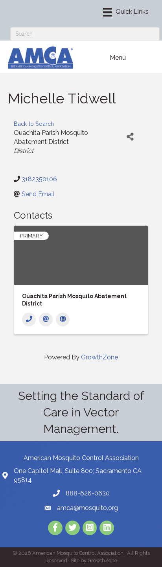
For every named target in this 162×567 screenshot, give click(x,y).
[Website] (63, 319)
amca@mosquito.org (87, 508)
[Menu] (126, 12)
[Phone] (29, 319)
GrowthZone (99, 357)
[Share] (130, 137)
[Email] (46, 319)
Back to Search (34, 123)
